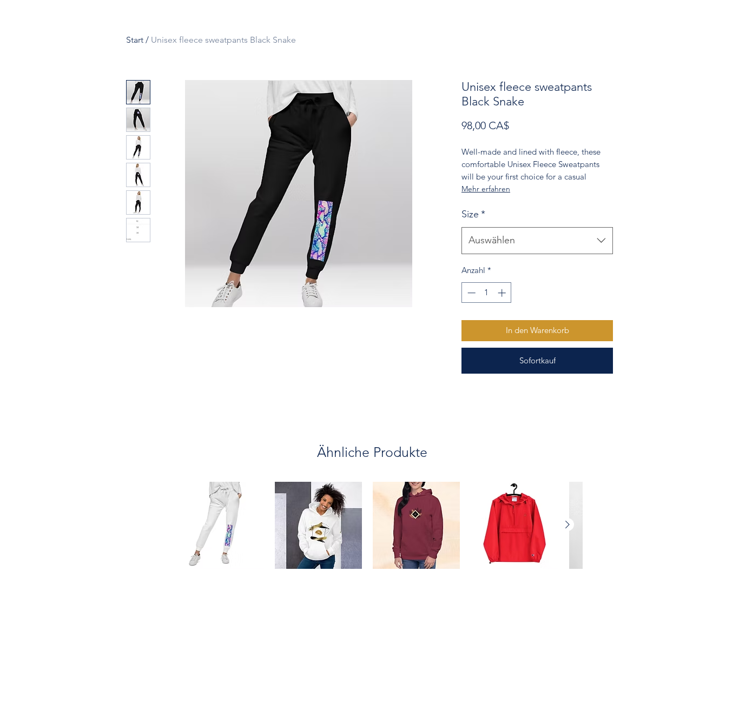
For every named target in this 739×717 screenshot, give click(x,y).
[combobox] (537, 240)
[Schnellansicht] (220, 525)
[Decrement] (470, 293)
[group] (372, 543)
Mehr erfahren (485, 189)
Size (473, 214)
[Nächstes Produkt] (567, 524)
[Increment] (503, 293)
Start (134, 40)
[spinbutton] (487, 293)
